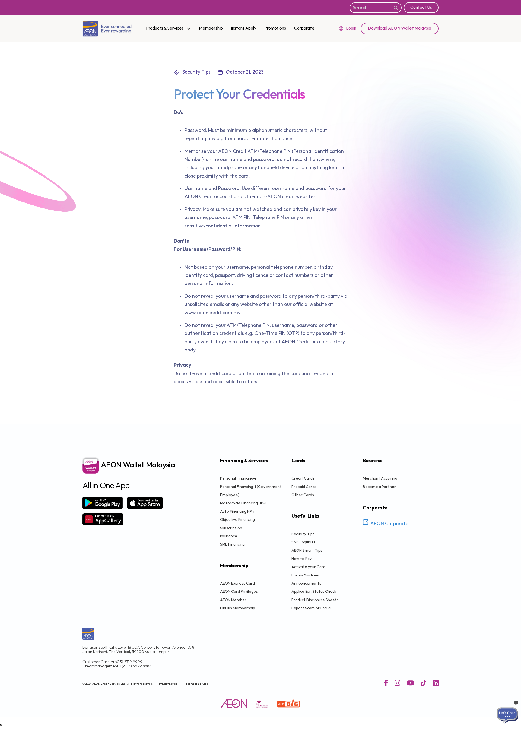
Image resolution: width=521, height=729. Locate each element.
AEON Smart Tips (306, 551)
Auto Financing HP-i (237, 511)
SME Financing (232, 544)
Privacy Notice (168, 683)
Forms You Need (305, 575)
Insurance (228, 536)
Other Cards (302, 495)
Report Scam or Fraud (311, 608)
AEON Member (233, 600)
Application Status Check (313, 591)
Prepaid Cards (303, 487)
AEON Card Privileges (239, 591)
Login (351, 28)
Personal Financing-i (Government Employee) (251, 491)
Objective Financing (237, 520)
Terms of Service (197, 683)
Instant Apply (243, 28)
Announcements (306, 583)
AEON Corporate (389, 523)
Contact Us (421, 7)
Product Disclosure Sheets (315, 600)
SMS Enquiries (303, 542)
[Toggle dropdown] (188, 28)
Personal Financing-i (238, 478)
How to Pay (301, 559)
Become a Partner (379, 487)
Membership (211, 28)
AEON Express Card (237, 583)
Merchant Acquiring (380, 478)
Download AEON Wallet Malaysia (399, 28)
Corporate (304, 28)
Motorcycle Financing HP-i (243, 503)
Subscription (231, 528)
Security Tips (302, 534)
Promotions (275, 28)
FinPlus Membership (237, 608)
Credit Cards (302, 478)
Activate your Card (308, 567)
